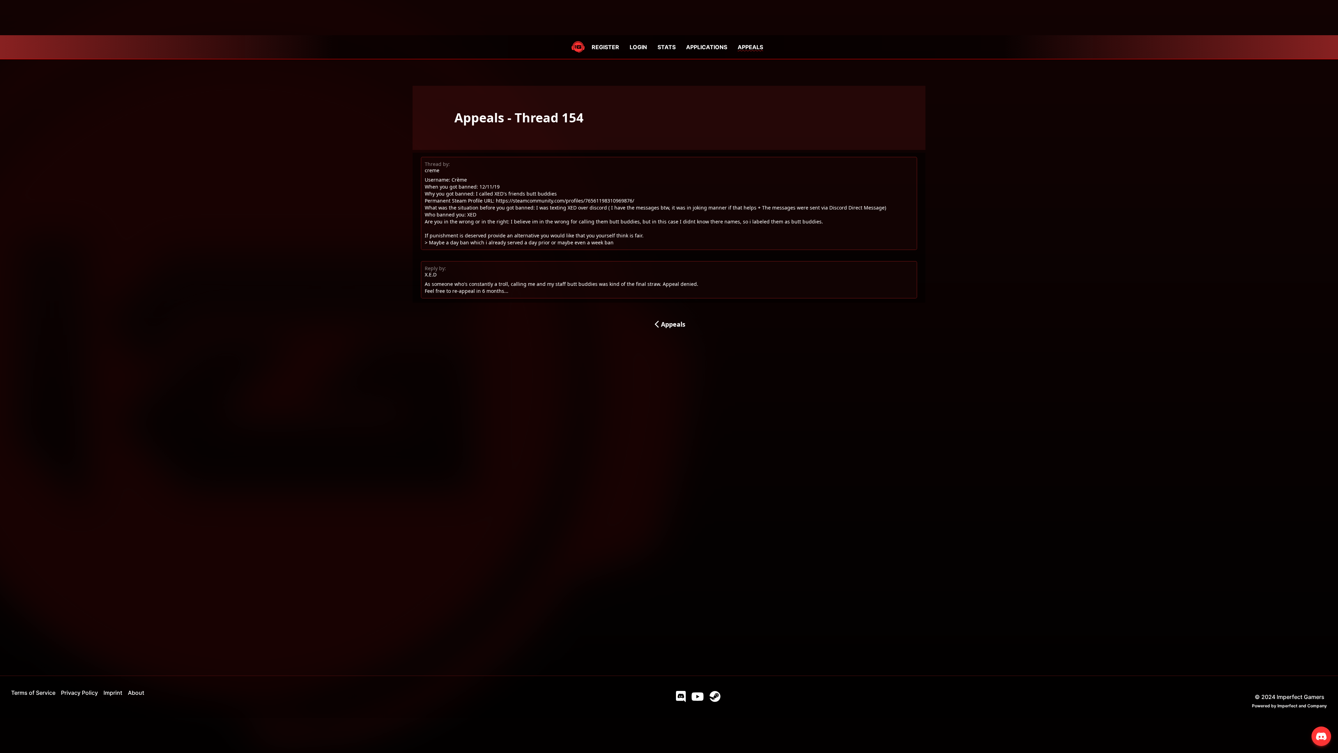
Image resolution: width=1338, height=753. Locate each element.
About (136, 692)
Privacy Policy (79, 692)
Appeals (669, 324)
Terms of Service (33, 692)
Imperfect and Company (1302, 705)
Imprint (112, 692)
